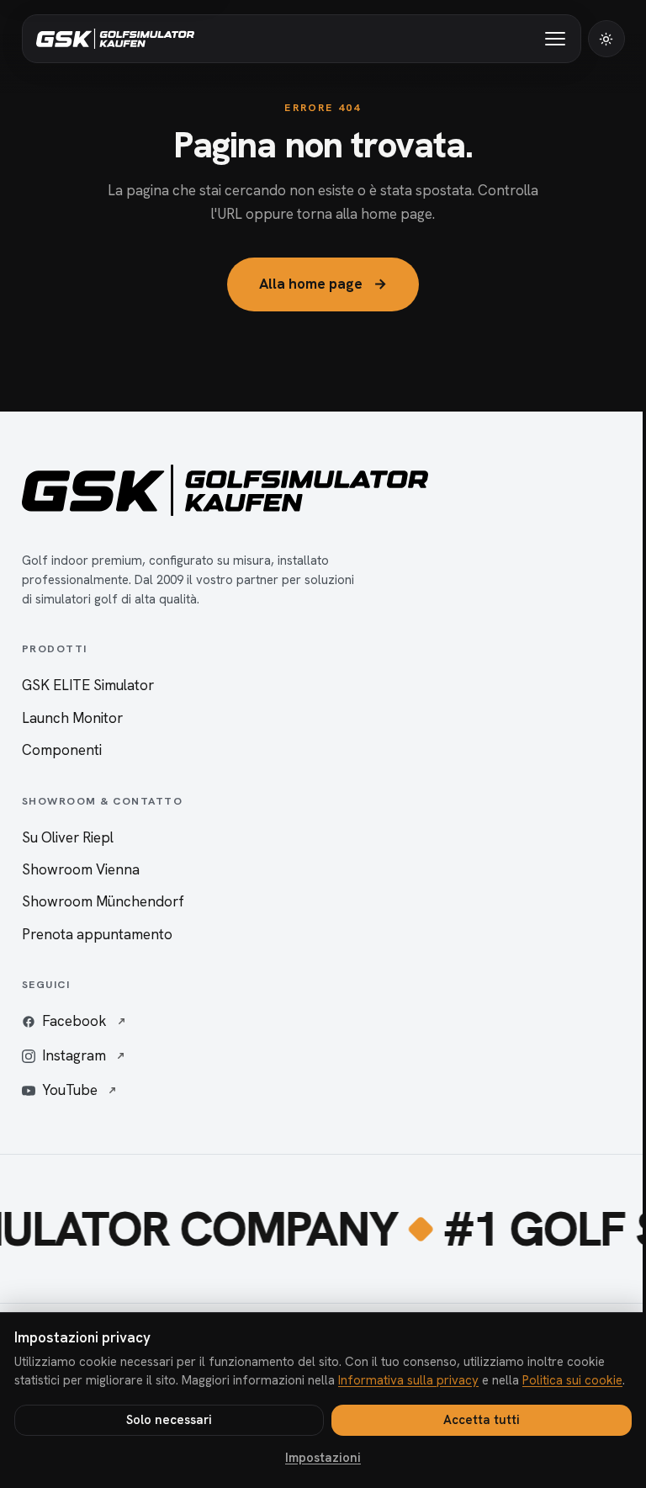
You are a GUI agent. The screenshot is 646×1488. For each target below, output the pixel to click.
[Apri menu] (553, 39)
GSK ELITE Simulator (88, 685)
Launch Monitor (72, 718)
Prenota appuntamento (97, 934)
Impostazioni (323, 1457)
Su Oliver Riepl (68, 837)
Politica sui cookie (572, 1380)
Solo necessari (169, 1419)
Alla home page (323, 283)
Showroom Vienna (81, 869)
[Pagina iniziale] (115, 39)
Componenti (62, 750)
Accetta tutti (481, 1419)
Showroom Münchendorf (103, 901)
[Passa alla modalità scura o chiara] (606, 38)
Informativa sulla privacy (408, 1380)
